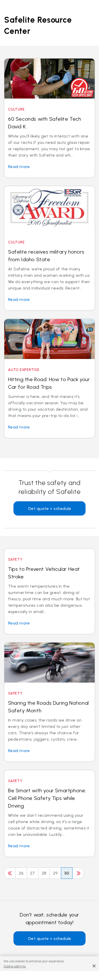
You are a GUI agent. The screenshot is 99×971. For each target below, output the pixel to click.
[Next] (78, 873)
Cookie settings (15, 966)
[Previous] (9, 873)
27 (32, 873)
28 (44, 873)
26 (21, 873)
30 (66, 873)
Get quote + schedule (49, 508)
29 (55, 873)
